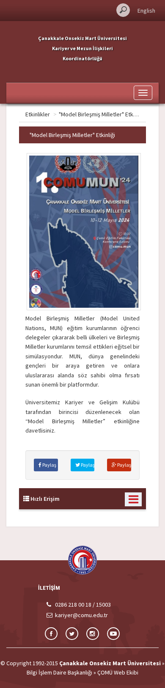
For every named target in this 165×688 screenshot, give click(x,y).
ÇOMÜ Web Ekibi (117, 672)
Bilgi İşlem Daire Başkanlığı (59, 672)
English (146, 10)
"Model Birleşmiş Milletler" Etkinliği (101, 114)
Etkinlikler (37, 114)
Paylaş (48, 465)
